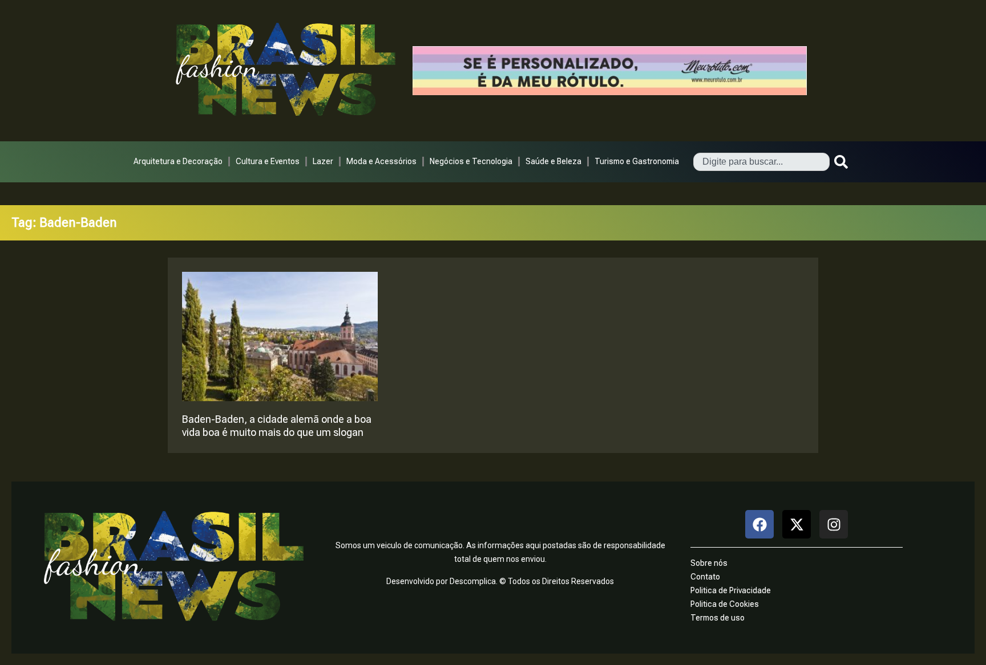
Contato (705, 576)
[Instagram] (833, 524)
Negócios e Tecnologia (471, 161)
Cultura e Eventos (268, 161)
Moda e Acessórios (381, 161)
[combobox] (761, 162)
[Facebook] (759, 524)
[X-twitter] (796, 524)
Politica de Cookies (724, 604)
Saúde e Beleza (553, 161)
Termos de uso (717, 617)
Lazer (323, 161)
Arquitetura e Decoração (178, 161)
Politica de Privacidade (730, 590)
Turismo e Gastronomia (637, 161)
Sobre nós (709, 563)
